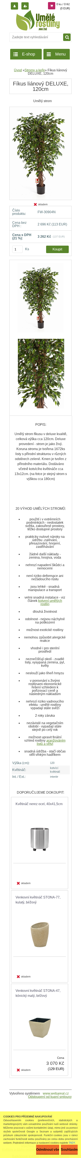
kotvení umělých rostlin (50, 602)
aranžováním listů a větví (51, 742)
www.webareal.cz (56, 1093)
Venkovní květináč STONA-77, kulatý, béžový (38, 900)
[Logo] (37, 20)
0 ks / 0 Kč (63, 4)
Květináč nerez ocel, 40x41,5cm (39, 804)
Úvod (18, 70)
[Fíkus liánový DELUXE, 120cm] (40, 108)
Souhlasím (69, 1149)
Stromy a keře (35, 70)
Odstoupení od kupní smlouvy (50, 1097)
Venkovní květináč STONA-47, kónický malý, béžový (38, 993)
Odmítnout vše (47, 1149)
